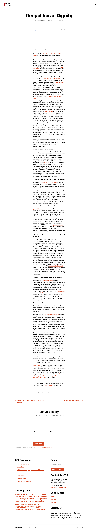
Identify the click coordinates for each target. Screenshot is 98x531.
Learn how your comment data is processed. (43, 447)
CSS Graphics (20, 475)
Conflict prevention (19, 496)
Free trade (21, 500)
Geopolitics (49, 392)
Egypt (16, 498)
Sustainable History (47, 280)
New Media (30, 504)
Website (34, 437)
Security (36, 507)
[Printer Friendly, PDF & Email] (61, 29)
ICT (45, 500)
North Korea (19, 506)
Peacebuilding (19, 507)
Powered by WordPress (34, 527)
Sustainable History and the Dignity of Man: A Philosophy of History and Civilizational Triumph (49, 375)
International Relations (28, 501)
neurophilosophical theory (51, 314)
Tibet (32, 509)
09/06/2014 (50, 20)
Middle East (19, 504)
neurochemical (49, 111)
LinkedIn (53, 503)
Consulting (26, 496)
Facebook (53, 499)
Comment (35, 420)
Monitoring (25, 504)
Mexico (37, 503)
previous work (59, 82)
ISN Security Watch (48, 385)
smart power (36, 154)
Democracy (36, 496)
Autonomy (30, 494)
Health (33, 500)
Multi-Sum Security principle (49, 182)
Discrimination (44, 496)
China (43, 495)
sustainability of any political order (50, 78)
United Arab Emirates (41, 509)
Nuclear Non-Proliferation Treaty (30, 506)
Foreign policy (43, 392)
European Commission (29, 498)
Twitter (53, 497)
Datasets (19, 473)
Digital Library (20, 467)
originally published (47, 53)
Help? (60, 469)
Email (51, 431)
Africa (25, 495)
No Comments (60, 20)
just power (47, 162)
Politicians (31, 507)
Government (27, 500)
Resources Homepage (23, 464)
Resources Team (21, 478)
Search (54, 469)
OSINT (39, 506)
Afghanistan (19, 494)
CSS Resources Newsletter (24, 481)
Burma (33, 494)
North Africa (36, 504)
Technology (27, 509)
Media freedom (31, 503)
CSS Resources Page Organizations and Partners (30, 470)
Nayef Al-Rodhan (41, 20)
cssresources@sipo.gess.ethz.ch (59, 487)
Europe (21, 498)
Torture (35, 509)
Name (34, 431)
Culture (30, 496)
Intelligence (17, 501)
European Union (40, 498)
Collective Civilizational (56, 266)
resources (35, 387)
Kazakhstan (43, 501)
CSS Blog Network (23, 527)
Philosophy (26, 507)
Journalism (37, 501)
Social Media (19, 509)
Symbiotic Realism (38, 209)
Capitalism (38, 494)
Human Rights (37, 392)
